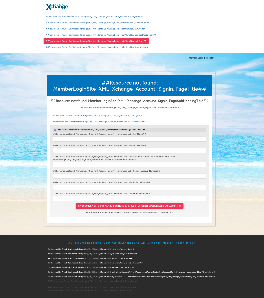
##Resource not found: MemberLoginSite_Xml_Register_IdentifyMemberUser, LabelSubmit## (130, 206)
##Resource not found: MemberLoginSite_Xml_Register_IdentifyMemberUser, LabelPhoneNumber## (101, 193)
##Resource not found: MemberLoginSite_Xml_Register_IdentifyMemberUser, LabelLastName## (99, 145)
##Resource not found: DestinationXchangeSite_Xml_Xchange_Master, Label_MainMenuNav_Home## (95, 16)
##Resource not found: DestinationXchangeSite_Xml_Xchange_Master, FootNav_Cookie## (85, 276)
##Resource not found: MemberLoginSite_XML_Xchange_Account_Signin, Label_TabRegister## (99, 121)
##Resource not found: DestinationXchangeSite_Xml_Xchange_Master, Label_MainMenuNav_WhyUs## (95, 29)
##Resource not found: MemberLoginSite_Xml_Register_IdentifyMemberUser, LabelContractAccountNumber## (106, 171)
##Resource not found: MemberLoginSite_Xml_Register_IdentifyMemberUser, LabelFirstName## (99, 134)
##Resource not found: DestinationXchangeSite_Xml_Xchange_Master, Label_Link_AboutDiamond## (90, 272)
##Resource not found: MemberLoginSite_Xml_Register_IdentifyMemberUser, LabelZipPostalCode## (101, 182)
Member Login (196, 58)
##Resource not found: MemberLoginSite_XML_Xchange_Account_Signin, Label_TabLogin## (97, 115)
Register (210, 58)
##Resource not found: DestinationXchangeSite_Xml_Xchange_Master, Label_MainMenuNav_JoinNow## (96, 41)
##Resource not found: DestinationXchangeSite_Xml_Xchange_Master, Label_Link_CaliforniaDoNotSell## (171, 276)
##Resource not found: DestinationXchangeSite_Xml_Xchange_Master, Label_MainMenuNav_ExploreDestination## (101, 35)
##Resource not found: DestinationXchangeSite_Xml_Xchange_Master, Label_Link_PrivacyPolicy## (174, 272)
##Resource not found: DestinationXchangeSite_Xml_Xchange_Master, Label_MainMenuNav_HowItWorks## (97, 22)
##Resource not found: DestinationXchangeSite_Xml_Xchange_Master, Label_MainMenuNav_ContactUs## (97, 47)
